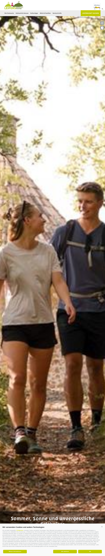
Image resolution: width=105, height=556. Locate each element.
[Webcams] (102, 28)
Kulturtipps (34, 13)
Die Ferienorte (9, 13)
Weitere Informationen (15, 551)
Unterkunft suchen (90, 13)
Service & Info (57, 13)
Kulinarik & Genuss (22, 13)
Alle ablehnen (65, 551)
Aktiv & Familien (45, 13)
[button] (102, 526)
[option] (52, 281)
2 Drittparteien (19, 530)
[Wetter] (102, 23)
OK (90, 551)
